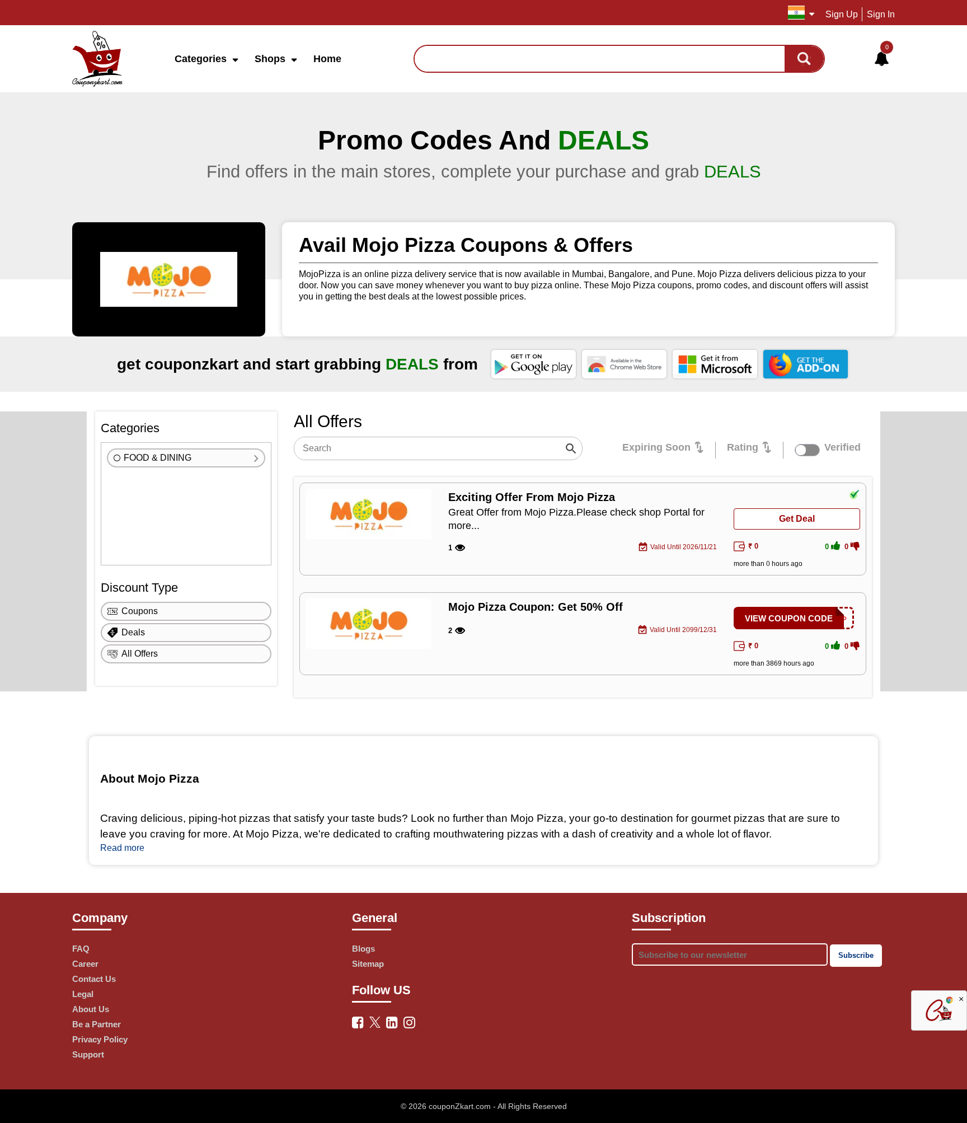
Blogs (363, 948)
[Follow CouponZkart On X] (375, 1021)
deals (133, 632)
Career (85, 963)
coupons (139, 611)
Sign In (881, 14)
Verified (842, 447)
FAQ (81, 948)
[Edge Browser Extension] (714, 364)
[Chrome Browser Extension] (624, 364)
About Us (90, 1009)
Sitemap (368, 963)
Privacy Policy (100, 1039)
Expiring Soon (656, 447)
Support (88, 1054)
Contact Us (94, 979)
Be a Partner (96, 1024)
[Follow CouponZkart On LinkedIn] (392, 1022)
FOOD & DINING (157, 457)
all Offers (139, 653)
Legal (82, 994)
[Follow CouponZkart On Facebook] (358, 1022)
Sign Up (841, 14)
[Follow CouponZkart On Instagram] (409, 1022)
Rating (742, 447)
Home (327, 58)
